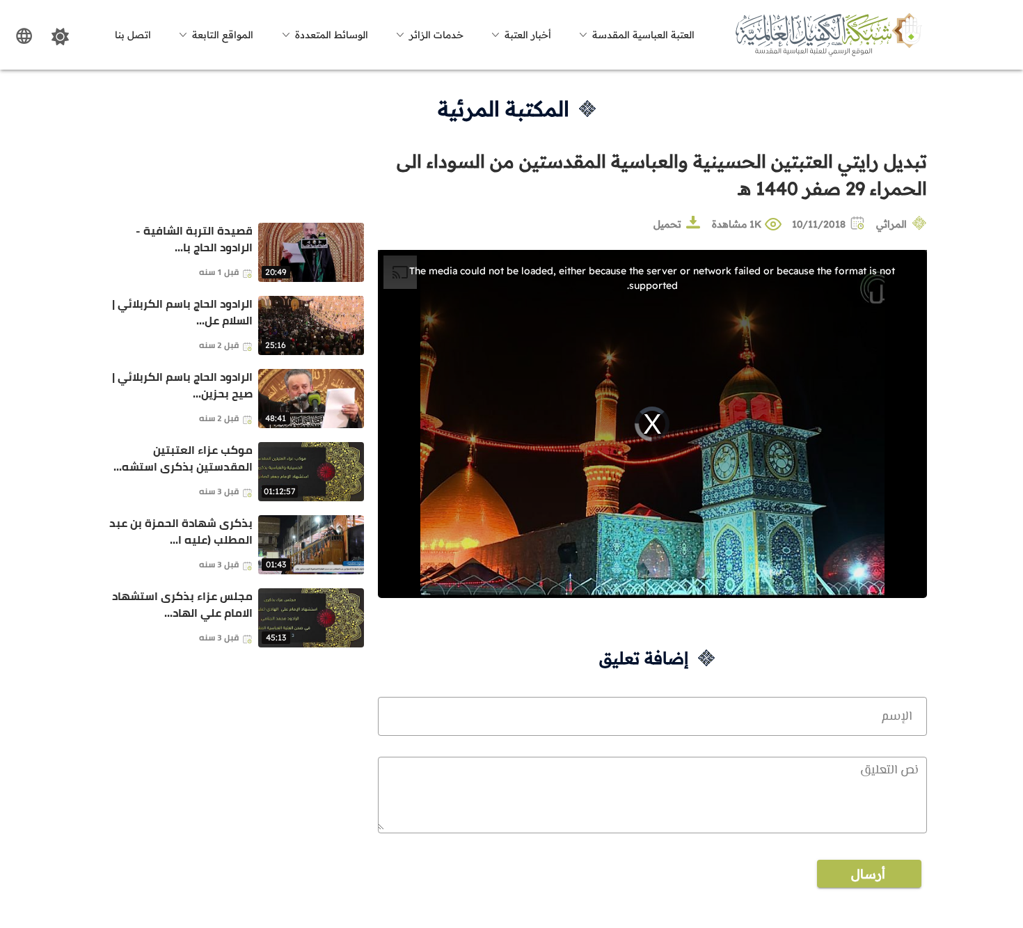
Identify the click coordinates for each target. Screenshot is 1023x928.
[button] (634, 34)
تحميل (667, 224)
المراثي (891, 224)
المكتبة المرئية (503, 108)
